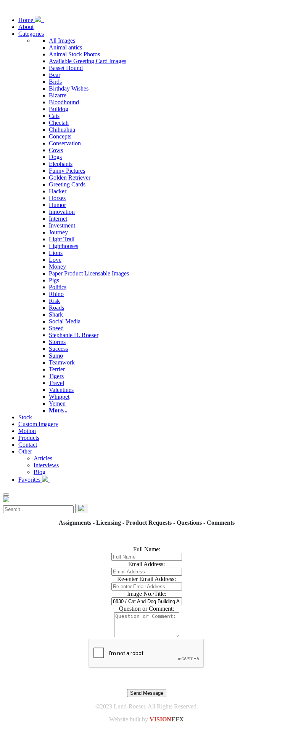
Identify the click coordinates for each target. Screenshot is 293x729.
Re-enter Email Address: (146, 579)
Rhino (56, 294)
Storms (57, 342)
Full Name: (146, 549)
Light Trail (61, 239)
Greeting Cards (67, 184)
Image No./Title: (146, 594)
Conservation (65, 143)
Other (25, 451)
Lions (56, 253)
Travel (56, 383)
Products (28, 438)
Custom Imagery (38, 424)
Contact (27, 444)
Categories (31, 33)
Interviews (46, 465)
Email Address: (146, 564)
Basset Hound (66, 68)
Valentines (61, 390)
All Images (62, 40)
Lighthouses (63, 246)
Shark (56, 314)
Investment (62, 225)
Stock (25, 417)
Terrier (57, 369)
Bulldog (58, 109)
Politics (57, 287)
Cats (54, 116)
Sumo (56, 355)
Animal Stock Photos (74, 54)
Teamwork (62, 362)
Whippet (59, 396)
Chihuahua (62, 129)
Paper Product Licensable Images (89, 273)
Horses (57, 198)
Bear (54, 75)
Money (57, 266)
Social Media (64, 321)
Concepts (60, 136)
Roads (56, 307)
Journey (58, 232)
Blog (39, 472)
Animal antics (65, 47)
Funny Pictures (67, 170)
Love (55, 259)
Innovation (62, 212)
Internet (58, 218)
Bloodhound (64, 102)
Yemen (57, 403)
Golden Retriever (69, 177)
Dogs (55, 157)
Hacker (57, 191)
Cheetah (59, 122)
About (26, 27)
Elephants (60, 164)
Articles (43, 458)
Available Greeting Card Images (87, 61)
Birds (55, 81)
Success (58, 348)
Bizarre (57, 95)
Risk (54, 301)
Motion (27, 431)
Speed (56, 328)
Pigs (54, 280)
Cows (56, 150)
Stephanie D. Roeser (73, 335)
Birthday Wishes (69, 88)
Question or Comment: (146, 608)
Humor (57, 205)
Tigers (56, 376)
